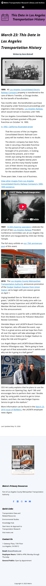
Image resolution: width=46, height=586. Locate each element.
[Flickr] (18, 501)
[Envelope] (30, 501)
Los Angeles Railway (34, 109)
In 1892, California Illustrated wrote (17, 126)
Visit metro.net (7, 532)
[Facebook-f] (14, 501)
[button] (23, 7)
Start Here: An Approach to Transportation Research (12, 527)
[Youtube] (26, 501)
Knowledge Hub (8, 523)
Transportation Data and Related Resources (11, 514)
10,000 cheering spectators (19, 227)
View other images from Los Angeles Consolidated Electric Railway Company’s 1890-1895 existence (22, 184)
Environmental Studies (10, 519)
